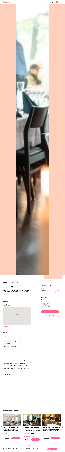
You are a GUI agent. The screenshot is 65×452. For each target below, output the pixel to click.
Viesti (42, 299)
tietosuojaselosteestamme (13, 450)
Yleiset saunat (25, 2)
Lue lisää (16, 296)
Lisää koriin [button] (7, 438)
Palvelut (30, 2)
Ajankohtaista (18, 2)
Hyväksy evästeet (52, 449)
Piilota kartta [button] (5, 326)
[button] (17, 315)
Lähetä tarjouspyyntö (50, 311)
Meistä (35, 2)
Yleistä (4, 277)
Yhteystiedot (9, 277)
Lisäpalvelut (19, 277)
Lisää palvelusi (48, 2)
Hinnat (14, 277)
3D (23, 277)
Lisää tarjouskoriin (50, 315)
